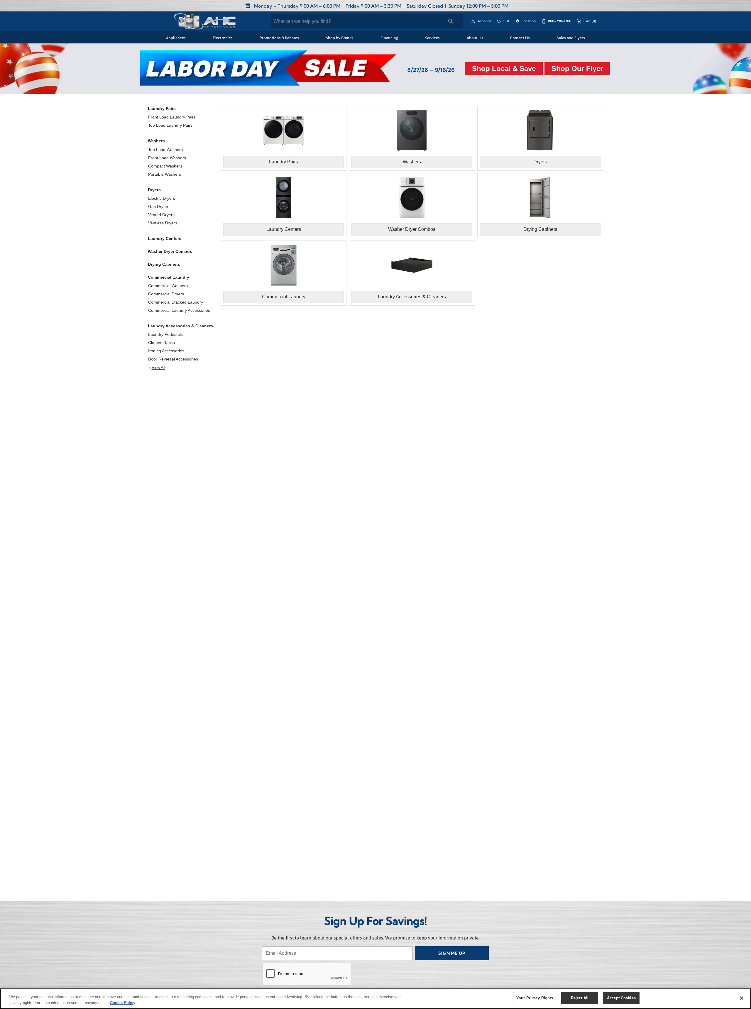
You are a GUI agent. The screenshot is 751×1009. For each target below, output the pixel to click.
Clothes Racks (161, 342)
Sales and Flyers (571, 37)
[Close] (741, 998)
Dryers (154, 189)
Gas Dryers (158, 206)
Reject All (579, 998)
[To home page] (204, 21)
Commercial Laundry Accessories (179, 310)
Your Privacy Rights (534, 998)
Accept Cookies (621, 998)
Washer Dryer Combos (170, 251)
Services (432, 37)
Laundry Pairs (162, 108)
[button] (473, 21)
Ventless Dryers (162, 223)
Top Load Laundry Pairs (170, 125)
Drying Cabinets (164, 264)
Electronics (223, 37)
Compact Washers (165, 166)
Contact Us (520, 37)
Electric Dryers (161, 198)
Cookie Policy (122, 1002)
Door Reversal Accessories (173, 359)
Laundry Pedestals (165, 334)
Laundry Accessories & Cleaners (180, 326)
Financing (389, 37)
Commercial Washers (168, 285)
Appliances (176, 37)
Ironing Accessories (166, 350)
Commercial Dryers (166, 294)
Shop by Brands (339, 37)
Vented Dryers (161, 214)
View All (158, 368)
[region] (375, 998)
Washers (156, 140)
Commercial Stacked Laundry (175, 302)
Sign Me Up (451, 954)
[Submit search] (451, 21)
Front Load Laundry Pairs (172, 117)
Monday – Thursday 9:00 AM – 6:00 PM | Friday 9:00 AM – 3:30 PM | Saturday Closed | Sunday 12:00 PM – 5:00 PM (380, 6)
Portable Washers (164, 174)
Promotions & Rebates (279, 37)
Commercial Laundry (168, 277)
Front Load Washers (167, 157)
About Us (475, 37)
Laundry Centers (164, 238)
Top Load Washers (165, 149)
